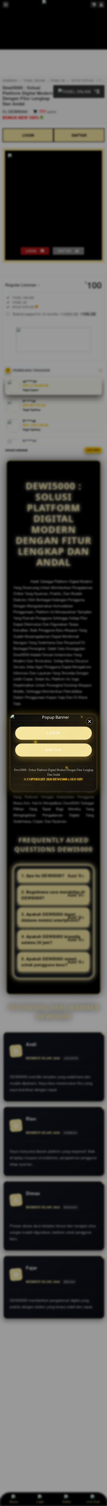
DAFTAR (53, 750)
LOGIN (53, 733)
